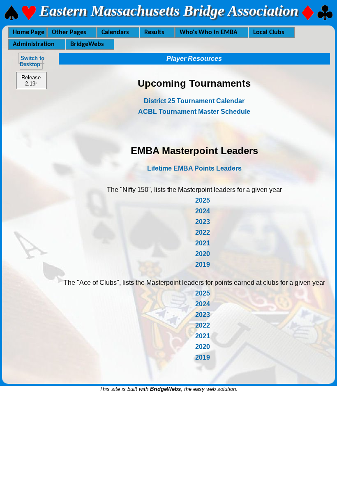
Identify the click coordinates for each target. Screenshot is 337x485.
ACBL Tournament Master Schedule (194, 111)
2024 (202, 211)
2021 (202, 243)
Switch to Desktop (32, 61)
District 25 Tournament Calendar (194, 100)
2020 (202, 253)
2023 (202, 221)
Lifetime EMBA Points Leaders (194, 168)
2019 (202, 264)
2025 (202, 200)
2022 (202, 232)
